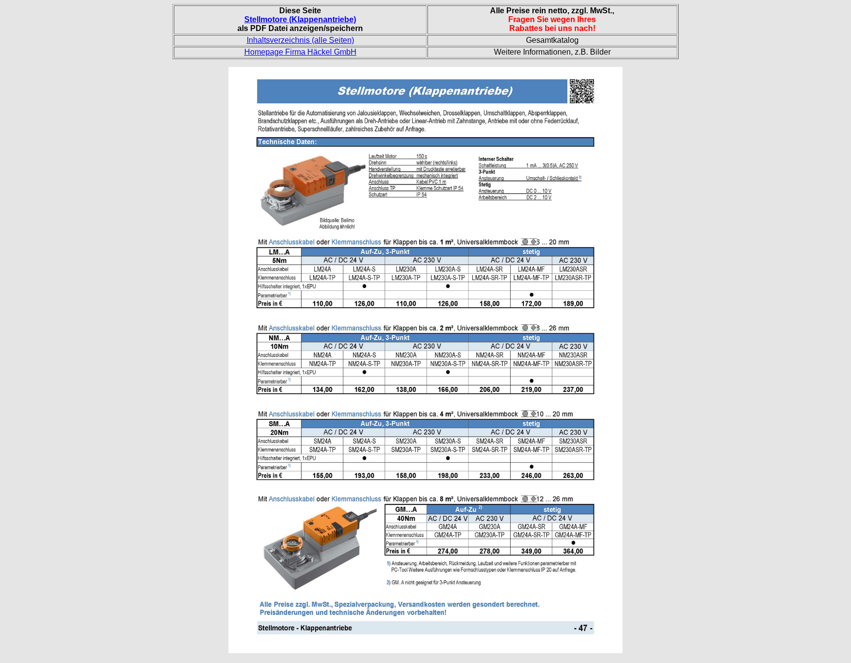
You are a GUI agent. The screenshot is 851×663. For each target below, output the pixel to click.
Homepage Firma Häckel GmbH (300, 52)
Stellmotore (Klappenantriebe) (300, 19)
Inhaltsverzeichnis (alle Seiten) (300, 40)
